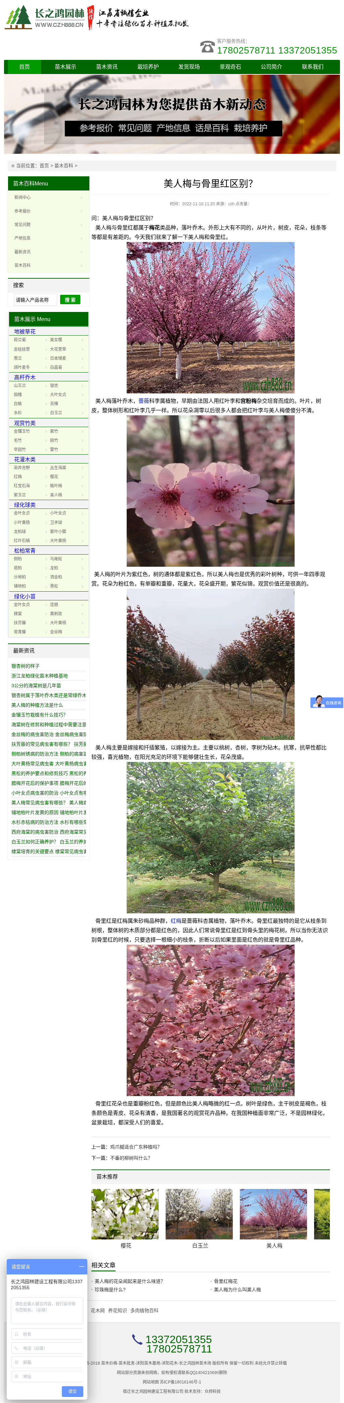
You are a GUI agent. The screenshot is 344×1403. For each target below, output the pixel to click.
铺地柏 (20, 586)
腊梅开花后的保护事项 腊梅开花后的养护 (54, 783)
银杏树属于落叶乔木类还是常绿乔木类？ (53, 695)
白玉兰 (56, 413)
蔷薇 (143, 401)
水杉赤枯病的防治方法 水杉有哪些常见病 (54, 822)
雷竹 (54, 449)
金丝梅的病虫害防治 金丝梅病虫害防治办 (54, 734)
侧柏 (18, 559)
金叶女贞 (22, 513)
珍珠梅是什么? (110, 1289)
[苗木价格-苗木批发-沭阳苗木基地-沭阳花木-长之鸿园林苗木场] (105, 16)
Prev (315, 1177)
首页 (24, 67)
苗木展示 (65, 67)
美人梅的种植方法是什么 (37, 705)
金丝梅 (56, 632)
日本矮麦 (58, 358)
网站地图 (151, 1382)
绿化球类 (25, 505)
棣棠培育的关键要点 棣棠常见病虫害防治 (54, 851)
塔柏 (18, 568)
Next (320, 1177)
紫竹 (54, 431)
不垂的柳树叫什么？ (131, 1158)
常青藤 (20, 632)
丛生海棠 (58, 467)
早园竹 (20, 449)
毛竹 (18, 440)
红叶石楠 (22, 540)
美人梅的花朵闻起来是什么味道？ (130, 1281)
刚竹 (54, 440)
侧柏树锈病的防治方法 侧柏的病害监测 (52, 754)
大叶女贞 (58, 394)
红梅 (18, 477)
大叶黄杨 (58, 540)
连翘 (54, 604)
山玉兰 (20, 385)
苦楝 (54, 403)
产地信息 (22, 238)
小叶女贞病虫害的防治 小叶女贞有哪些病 (54, 793)
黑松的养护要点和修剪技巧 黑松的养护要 (54, 773)
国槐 (18, 394)
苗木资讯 (107, 67)
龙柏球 (20, 531)
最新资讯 (22, 252)
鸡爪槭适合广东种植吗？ (136, 1147)
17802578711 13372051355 (278, 50)
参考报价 (22, 211)
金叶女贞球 (126, 1246)
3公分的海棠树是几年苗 (36, 685)
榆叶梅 (56, 486)
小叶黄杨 (22, 522)
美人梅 (56, 495)
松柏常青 (25, 551)
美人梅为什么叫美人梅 (237, 1289)
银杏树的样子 (25, 666)
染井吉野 (22, 467)
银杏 (54, 385)
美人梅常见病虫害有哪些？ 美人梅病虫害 (54, 802)
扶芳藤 (20, 623)
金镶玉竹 (22, 431)
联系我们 (313, 67)
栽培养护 (148, 67)
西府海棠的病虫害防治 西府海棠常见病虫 (54, 832)
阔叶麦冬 (22, 367)
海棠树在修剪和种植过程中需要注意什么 (53, 724)
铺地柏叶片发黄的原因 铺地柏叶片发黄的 (54, 812)
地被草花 (25, 332)
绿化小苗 (25, 596)
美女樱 (56, 340)
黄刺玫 (56, 613)
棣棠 (18, 613)
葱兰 (18, 358)
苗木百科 (63, 165)
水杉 (18, 413)
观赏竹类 (25, 423)
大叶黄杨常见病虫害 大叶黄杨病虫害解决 (54, 763)
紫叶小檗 (58, 531)
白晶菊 (56, 367)
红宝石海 (22, 486)
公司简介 (271, 67)
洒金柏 (56, 577)
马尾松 (56, 559)
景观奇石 (230, 67)
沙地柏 (20, 577)
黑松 (54, 586)
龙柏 (54, 568)
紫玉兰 (20, 495)
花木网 (98, 1310)
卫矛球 (56, 522)
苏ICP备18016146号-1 (180, 1382)
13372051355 (178, 1339)
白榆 (18, 403)
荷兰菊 (20, 340)
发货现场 (189, 67)
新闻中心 (22, 197)
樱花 (54, 477)
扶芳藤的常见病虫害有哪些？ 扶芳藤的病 (54, 744)
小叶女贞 (58, 513)
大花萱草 (58, 349)
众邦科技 (213, 1391)
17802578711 (179, 1349)
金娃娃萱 (22, 349)
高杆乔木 (25, 377)
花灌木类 (25, 459)
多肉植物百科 (144, 1310)
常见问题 (22, 224)
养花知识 (117, 1310)
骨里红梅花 (226, 1281)
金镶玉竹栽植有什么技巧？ (39, 714)
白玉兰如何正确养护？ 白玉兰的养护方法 (54, 841)
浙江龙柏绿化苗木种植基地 (39, 675)
